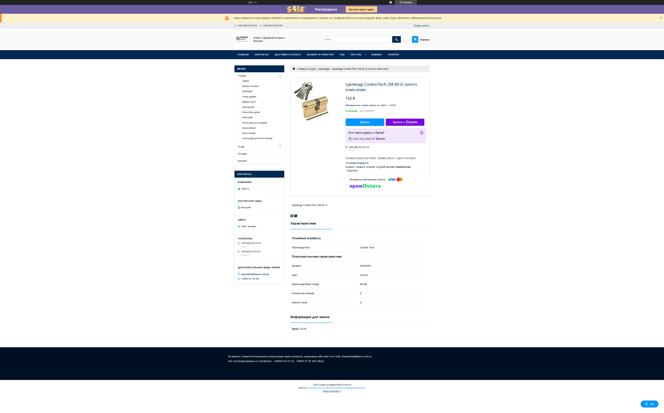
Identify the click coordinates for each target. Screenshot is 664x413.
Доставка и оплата (288, 54)
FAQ (342, 54)
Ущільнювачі (249, 128)
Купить (365, 122)
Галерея (393, 54)
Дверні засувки (250, 86)
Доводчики (248, 107)
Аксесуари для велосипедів (257, 138)
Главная (243, 54)
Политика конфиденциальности (349, 388)
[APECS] (241, 45)
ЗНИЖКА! (376, 54)
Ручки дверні (249, 96)
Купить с (399, 122)
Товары (242, 75)
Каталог (242, 160)
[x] (295, 216)
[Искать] (396, 39)
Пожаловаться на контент (320, 388)
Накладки (247, 117)
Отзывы (242, 153)
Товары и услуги (306, 68)
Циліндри (324, 68)
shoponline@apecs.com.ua (255, 274)
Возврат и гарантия (320, 54)
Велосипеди (248, 133)
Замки (245, 81)
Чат (652, 404)
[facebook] (291, 216)
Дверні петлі (249, 101)
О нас (241, 146)
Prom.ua (347, 385)
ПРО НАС (356, 54)
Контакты (261, 54)
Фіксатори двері (251, 112)
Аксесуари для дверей (254, 122)
